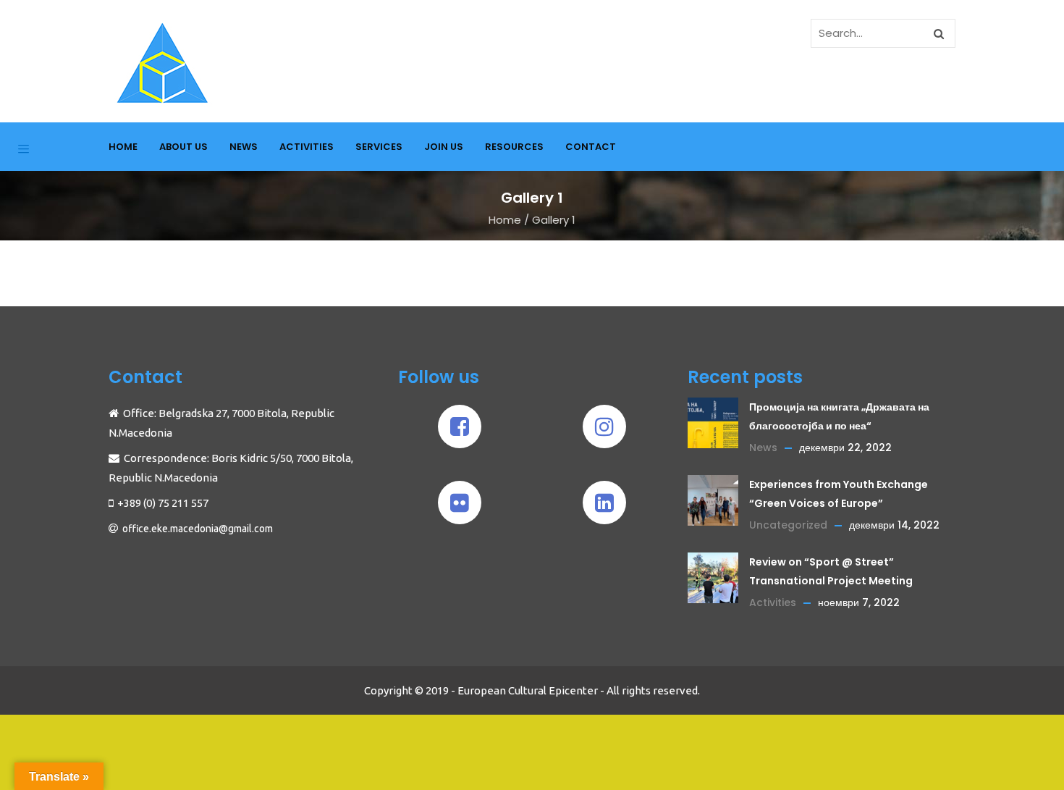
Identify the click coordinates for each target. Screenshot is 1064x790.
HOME (123, 147)
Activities (772, 602)
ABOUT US (183, 147)
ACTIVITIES (306, 147)
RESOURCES (514, 147)
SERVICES (378, 147)
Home (505, 219)
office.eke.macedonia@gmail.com (197, 528)
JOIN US (443, 147)
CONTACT (590, 147)
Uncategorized (788, 525)
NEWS (243, 147)
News (763, 447)
